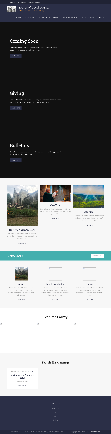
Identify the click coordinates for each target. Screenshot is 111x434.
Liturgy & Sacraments (48, 17)
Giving (102, 17)
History (89, 284)
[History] (89, 274)
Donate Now (97, 256)
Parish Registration (55, 284)
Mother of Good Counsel (33, 7)
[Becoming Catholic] (55, 338)
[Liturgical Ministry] (18, 338)
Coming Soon (24, 41)
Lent (55, 412)
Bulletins (19, 145)
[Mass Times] (55, 193)
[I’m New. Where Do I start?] (22, 206)
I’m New (18, 17)
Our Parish (29, 17)
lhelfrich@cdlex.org (34, 2)
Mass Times (55, 205)
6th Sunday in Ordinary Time (22, 376)
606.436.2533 (22, 2)
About (21, 284)
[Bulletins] (88, 197)
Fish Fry (55, 416)
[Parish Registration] (55, 274)
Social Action (88, 17)
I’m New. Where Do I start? (22, 229)
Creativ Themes (94, 432)
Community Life (70, 17)
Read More (16, 56)
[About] (21, 274)
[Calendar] (92, 338)
